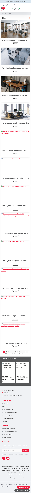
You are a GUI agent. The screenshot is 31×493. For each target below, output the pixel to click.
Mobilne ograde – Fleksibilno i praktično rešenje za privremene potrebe (15, 343)
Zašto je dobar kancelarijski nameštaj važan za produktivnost (15, 151)
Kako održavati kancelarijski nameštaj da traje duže (15, 95)
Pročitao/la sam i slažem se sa (15, 454)
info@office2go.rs (9, 390)
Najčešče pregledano (9, 358)
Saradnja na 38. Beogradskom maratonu (15, 206)
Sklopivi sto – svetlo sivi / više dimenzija (22, 377)
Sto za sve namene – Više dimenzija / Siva (8, 377)
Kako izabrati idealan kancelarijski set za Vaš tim (15, 123)
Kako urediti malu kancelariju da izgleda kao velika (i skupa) (15, 40)
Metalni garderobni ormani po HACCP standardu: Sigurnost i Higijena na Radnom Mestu (15, 233)
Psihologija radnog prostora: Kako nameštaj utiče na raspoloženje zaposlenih (15, 68)
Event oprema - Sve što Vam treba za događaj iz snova (15, 288)
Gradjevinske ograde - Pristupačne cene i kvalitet (15, 316)
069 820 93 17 (8, 393)
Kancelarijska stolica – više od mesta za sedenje (15, 178)
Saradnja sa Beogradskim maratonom (15, 261)
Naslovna (4, 13)
